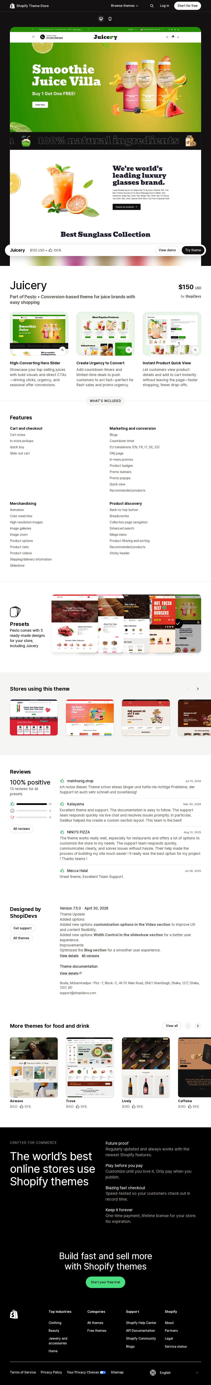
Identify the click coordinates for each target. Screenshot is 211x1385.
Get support (22, 928)
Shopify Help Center (141, 1323)
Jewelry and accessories (58, 1341)
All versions (90, 956)
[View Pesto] (152, 624)
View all (172, 1026)
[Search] (152, 5)
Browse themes (123, 6)
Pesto (30, 296)
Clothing (55, 1323)
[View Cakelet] (100, 624)
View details (69, 956)
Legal (169, 1338)
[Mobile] (110, 18)
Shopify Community (141, 1338)
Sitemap (117, 1372)
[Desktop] (101, 18)
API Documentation (140, 1331)
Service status (176, 1346)
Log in (164, 6)
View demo (167, 250)
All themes (21, 938)
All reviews (21, 829)
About (169, 1323)
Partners (171, 1331)
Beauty (54, 1331)
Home (53, 1351)
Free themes (96, 1331)
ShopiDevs (193, 296)
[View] (34, 718)
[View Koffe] (126, 624)
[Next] (198, 688)
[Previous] (188, 688)
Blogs (130, 1346)
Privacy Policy (51, 1372)
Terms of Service (23, 1372)
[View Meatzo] (75, 624)
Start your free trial (105, 1282)
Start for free (188, 6)
